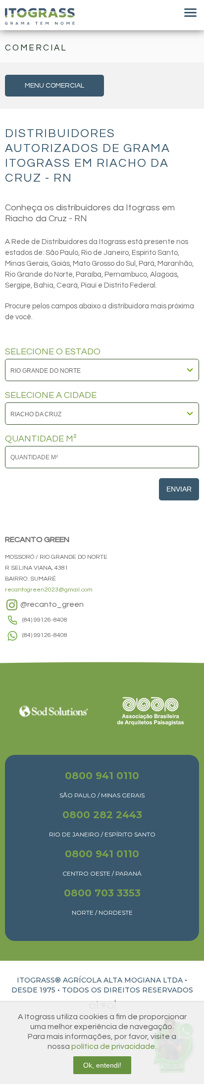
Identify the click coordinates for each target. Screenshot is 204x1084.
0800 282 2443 (102, 815)
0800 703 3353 (102, 893)
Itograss (40, 16)
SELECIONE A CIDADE (51, 395)
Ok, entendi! (102, 1065)
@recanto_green (51, 604)
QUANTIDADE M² (41, 439)
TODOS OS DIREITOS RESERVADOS (127, 989)
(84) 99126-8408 (44, 620)
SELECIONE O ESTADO (53, 351)
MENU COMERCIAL (54, 85)
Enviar (179, 489)
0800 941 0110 (102, 776)
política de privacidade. (113, 1046)
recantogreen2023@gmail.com (49, 590)
